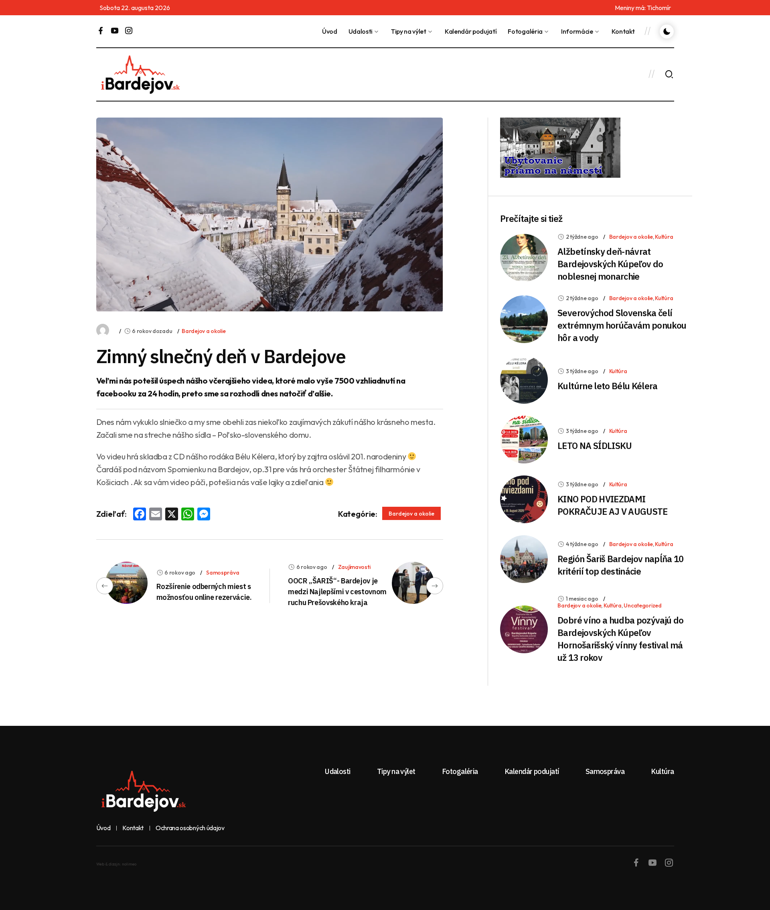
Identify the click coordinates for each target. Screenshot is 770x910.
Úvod (329, 31)
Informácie (577, 31)
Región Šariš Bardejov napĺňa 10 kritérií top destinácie (620, 565)
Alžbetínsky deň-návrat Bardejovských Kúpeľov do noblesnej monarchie (610, 264)
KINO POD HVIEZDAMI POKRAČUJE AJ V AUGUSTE (612, 505)
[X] (172, 515)
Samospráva (222, 572)
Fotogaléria (525, 31)
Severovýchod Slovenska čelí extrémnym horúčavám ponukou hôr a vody (621, 325)
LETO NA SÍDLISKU (594, 445)
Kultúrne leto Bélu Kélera (607, 386)
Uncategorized (642, 605)
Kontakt (623, 31)
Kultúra (664, 236)
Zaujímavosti (354, 567)
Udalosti (361, 31)
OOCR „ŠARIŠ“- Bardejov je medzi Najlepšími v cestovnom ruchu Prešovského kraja (337, 591)
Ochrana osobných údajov (190, 828)
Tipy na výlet (408, 31)
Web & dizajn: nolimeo (116, 864)
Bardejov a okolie (203, 331)
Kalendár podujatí (471, 31)
